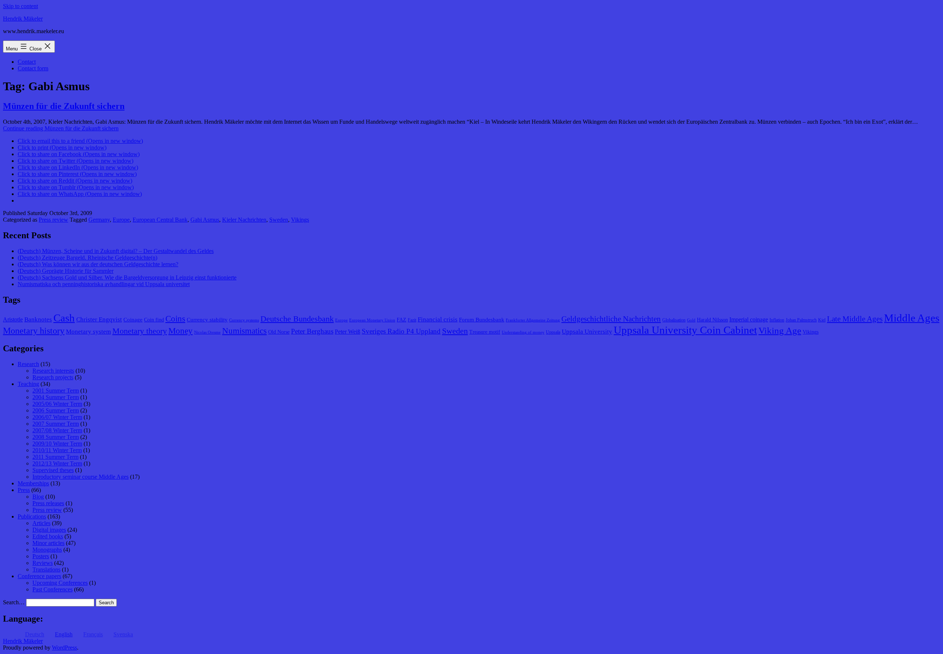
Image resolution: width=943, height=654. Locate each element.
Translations (46, 569)
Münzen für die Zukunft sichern (64, 106)
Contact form (33, 68)
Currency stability (207, 320)
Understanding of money (523, 332)
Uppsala (553, 332)
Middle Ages (911, 318)
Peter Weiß (347, 331)
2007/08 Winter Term (57, 430)
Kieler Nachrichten (244, 220)
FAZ (401, 320)
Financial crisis (438, 319)
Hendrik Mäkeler (23, 18)
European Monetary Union (372, 320)
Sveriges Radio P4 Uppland (401, 331)
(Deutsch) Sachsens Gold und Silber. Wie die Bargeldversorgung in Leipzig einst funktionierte (127, 277)
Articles (41, 523)
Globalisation (674, 320)
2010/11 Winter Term (57, 450)
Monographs (47, 549)
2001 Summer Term (55, 390)
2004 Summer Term (55, 397)
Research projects (52, 377)
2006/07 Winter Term (57, 417)
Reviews (42, 563)
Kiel (821, 320)
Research (28, 364)
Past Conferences (52, 589)
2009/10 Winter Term (57, 443)
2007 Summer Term (55, 424)
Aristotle (13, 319)
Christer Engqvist (99, 319)
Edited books (47, 536)
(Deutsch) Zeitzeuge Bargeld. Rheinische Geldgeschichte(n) (87, 257)
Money (180, 330)
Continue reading (61, 128)
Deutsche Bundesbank (297, 318)
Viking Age (779, 330)
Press (24, 490)
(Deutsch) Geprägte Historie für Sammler (65, 271)
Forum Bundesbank (481, 320)
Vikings (300, 220)
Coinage (133, 320)
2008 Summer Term (55, 437)
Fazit (412, 320)
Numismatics (244, 330)
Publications (32, 516)
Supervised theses (53, 470)
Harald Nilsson (712, 320)
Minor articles (48, 543)
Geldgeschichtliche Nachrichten (611, 318)
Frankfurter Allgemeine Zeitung (533, 320)
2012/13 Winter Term (57, 463)
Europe (121, 220)
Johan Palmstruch (801, 320)
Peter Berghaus (312, 331)
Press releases (48, 503)
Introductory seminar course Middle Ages (80, 477)
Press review (53, 220)
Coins (175, 318)
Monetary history (33, 330)
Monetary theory (139, 330)
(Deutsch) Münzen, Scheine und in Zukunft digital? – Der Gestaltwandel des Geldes (116, 251)
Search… (14, 602)
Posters (40, 556)
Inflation (777, 320)
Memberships (33, 483)
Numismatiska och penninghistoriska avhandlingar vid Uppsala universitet (104, 284)
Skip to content (20, 6)
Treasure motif (484, 332)
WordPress (64, 647)
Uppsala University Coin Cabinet (685, 330)
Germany (99, 220)
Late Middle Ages (855, 318)
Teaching (28, 384)
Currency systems (244, 320)
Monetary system (88, 331)
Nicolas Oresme (207, 332)
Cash (64, 318)
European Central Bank (160, 220)
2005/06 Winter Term (57, 404)
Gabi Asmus (204, 220)
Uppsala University (587, 331)
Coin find (154, 320)
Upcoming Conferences (60, 583)
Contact (27, 62)
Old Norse (279, 332)
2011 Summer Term (55, 457)
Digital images (49, 530)
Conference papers (39, 576)
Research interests (53, 371)
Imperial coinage (748, 319)
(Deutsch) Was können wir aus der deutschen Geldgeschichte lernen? (98, 264)
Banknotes (38, 319)
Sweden (278, 220)
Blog (38, 496)
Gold (691, 320)
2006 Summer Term (55, 410)
